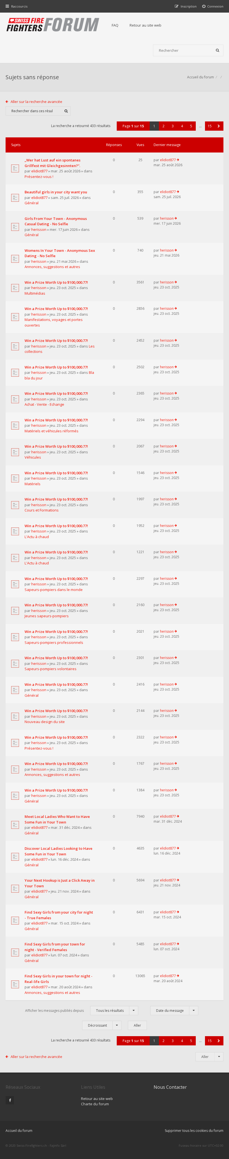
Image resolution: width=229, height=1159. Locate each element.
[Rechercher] (217, 50)
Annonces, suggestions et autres (52, 266)
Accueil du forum (200, 77)
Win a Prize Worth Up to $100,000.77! (56, 282)
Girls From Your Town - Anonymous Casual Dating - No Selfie (56, 221)
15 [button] (210, 126)
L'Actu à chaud (37, 536)
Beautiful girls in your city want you (56, 191)
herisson (38, 229)
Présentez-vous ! (39, 176)
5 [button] (191, 126)
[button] (218, 126)
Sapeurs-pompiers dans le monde (54, 589)
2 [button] (163, 126)
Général (32, 202)
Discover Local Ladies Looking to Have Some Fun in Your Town (58, 851)
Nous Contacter (170, 1087)
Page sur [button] (133, 126)
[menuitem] (213, 6)
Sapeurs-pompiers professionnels (54, 642)
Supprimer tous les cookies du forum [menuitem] (194, 1130)
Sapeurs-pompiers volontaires (51, 668)
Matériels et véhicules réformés (51, 430)
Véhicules (33, 457)
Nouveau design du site (45, 721)
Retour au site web (145, 25)
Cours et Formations (42, 510)
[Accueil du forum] (53, 25)
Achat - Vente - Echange (44, 404)
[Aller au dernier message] (178, 160)
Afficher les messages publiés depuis (74, 1010)
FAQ (115, 25)
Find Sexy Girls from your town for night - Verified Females (55, 947)
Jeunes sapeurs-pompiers (47, 615)
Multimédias (35, 293)
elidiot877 (39, 170)
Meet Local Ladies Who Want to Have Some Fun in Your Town (57, 819)
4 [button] (182, 126)
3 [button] (173, 126)
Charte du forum (95, 1103)
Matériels (32, 483)
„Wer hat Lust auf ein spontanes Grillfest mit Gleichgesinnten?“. (52, 163)
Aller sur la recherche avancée (36, 101)
